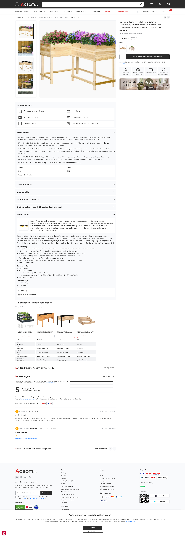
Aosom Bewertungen (107, 486)
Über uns (103, 473)
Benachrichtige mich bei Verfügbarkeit (149, 56)
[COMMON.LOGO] (29, 4)
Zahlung (63, 473)
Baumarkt (96, 11)
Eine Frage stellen (108, 368)
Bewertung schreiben (108, 376)
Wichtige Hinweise (67, 486)
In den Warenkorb (25, 336)
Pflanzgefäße (63, 17)
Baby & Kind (67, 11)
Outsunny (70, 167)
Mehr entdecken (100, 448)
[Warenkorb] (168, 4)
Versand (63, 484)
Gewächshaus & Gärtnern (47, 17)
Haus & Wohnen (39, 11)
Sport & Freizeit (82, 11)
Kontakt (63, 478)
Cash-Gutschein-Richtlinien (70, 497)
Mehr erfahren (50, 383)
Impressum (103, 481)
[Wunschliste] (151, 4)
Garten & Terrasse (22, 11)
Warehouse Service (67, 492)
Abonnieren (46, 493)
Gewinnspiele (123, 11)
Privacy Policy (130, 521)
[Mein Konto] (160, 4)
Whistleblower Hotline (107, 489)
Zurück (19, 17)
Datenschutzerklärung (107, 478)
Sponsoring (64, 502)
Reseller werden (105, 484)
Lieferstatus (65, 510)
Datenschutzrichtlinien (37, 498)
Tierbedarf (54, 11)
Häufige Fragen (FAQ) (68, 481)
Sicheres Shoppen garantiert (70, 489)
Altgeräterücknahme (68, 500)
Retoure (63, 475)
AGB (25, 498)
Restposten (109, 11)
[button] (65, 132)
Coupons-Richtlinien (67, 494)
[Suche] (141, 4)
